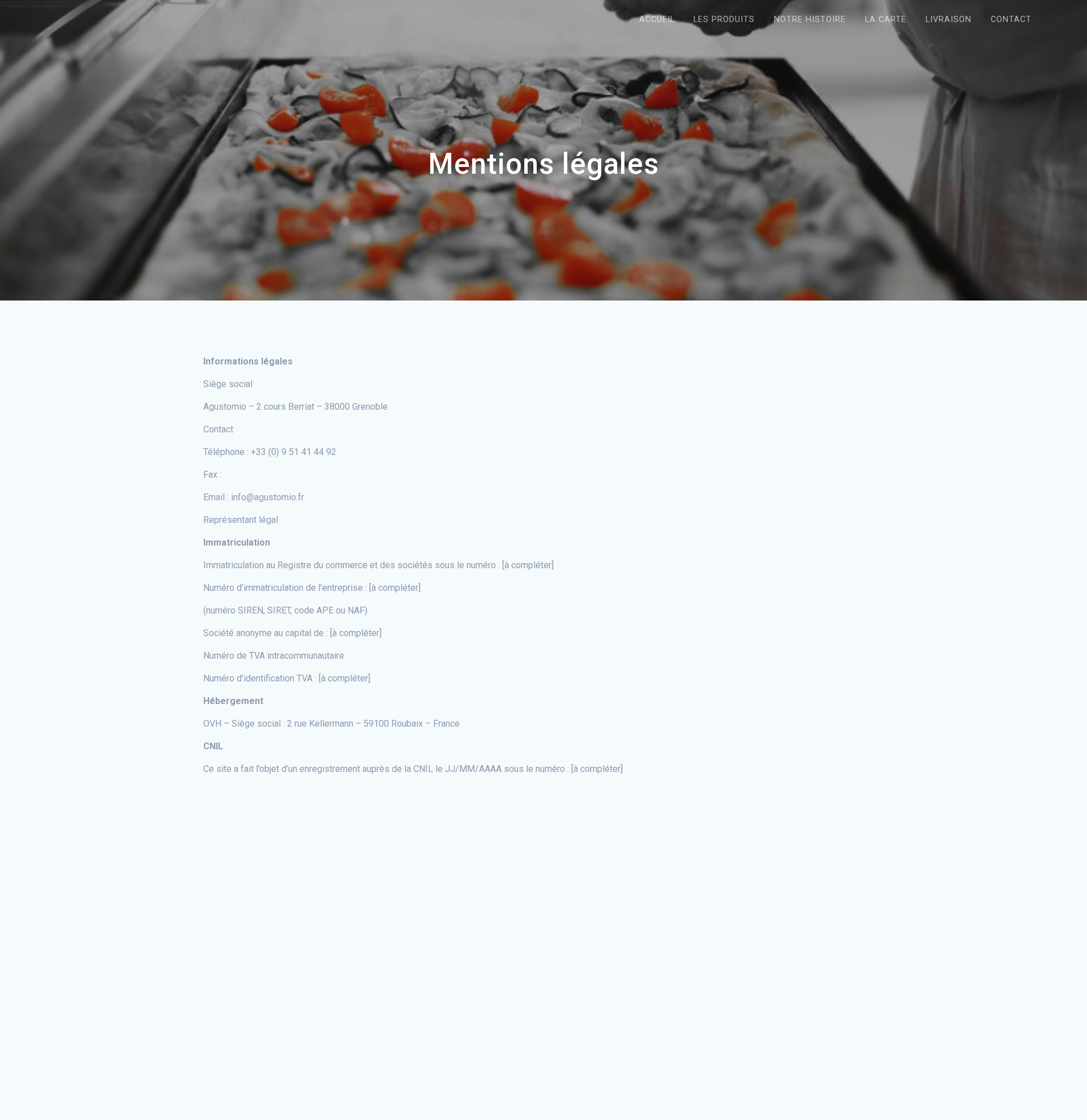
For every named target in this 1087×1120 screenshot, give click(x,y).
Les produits (724, 19)
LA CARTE (885, 19)
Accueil (657, 19)
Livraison (949, 19)
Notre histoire (810, 19)
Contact (1011, 19)
